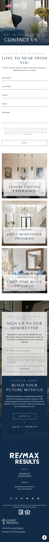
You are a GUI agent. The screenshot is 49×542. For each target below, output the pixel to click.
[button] (24, 416)
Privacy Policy (28, 134)
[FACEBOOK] (11, 498)
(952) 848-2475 (31, 427)
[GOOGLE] (32, 498)
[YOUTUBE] (27, 498)
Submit (24, 143)
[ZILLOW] (38, 498)
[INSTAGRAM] (16, 498)
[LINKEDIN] (21, 498)
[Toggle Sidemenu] (41, 5)
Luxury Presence (17, 528)
